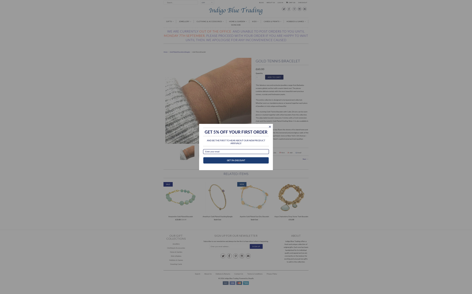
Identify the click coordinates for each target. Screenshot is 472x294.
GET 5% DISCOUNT (236, 160)
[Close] (270, 127)
